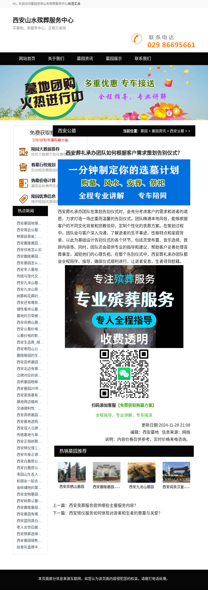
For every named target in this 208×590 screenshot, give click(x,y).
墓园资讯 (159, 131)
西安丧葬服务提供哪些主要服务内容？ (103, 505)
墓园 (144, 131)
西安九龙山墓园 (141, 487)
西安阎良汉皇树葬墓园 (180, 487)
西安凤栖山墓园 (71, 487)
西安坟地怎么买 (29, 250)
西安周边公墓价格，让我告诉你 (41, 230)
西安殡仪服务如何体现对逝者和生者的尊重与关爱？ (115, 513)
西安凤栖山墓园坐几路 (34, 322)
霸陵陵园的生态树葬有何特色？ (41, 355)
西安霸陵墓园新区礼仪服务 (38, 507)
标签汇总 (74, 4)
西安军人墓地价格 (31, 269)
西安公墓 (177, 131)
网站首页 (27, 58)
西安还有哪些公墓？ (33, 302)
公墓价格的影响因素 (33, 336)
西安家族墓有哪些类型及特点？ (41, 395)
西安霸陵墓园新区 (107, 487)
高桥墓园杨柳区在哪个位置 (38, 382)
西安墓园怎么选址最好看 (36, 263)
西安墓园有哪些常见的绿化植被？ (43, 514)
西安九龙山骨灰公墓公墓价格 (40, 289)
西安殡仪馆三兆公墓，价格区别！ (43, 448)
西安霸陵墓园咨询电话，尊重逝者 (43, 256)
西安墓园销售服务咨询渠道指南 (41, 540)
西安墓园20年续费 (31, 388)
